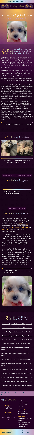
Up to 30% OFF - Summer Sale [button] (17, 1)
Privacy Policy (25, 432)
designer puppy (22, 224)
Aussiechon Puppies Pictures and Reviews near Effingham (17, 161)
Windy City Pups (6, 393)
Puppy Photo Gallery (23, 404)
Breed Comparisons (23, 413)
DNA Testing (21, 426)
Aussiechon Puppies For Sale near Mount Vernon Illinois (15, 348)
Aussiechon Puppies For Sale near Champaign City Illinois (16, 364)
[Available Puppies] (7, 6)
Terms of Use (25, 431)
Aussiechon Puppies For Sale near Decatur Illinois (17, 343)
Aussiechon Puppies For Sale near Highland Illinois (17, 359)
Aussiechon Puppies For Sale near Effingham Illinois (17, 324)
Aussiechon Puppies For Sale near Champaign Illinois (17, 369)
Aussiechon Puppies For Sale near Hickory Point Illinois (15, 354)
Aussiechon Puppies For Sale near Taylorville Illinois (17, 336)
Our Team (20, 406)
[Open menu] (3, 6)
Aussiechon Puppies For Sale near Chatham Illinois (17, 381)
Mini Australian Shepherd (19, 228)
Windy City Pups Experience (25, 399)
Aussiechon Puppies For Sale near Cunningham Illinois (17, 377)
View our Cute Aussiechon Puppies (17, 124)
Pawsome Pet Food (23, 424)
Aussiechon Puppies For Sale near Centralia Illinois (17, 340)
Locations (15, 393)
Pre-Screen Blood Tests (24, 422)
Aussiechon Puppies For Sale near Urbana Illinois (17, 373)
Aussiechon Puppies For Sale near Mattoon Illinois (17, 328)
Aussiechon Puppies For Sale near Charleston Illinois (17, 332)
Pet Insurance (21, 420)
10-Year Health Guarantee (25, 418)
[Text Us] (31, 6)
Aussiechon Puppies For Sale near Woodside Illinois (17, 385)
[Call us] (27, 6)
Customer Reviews (23, 402)
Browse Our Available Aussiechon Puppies (12, 192)
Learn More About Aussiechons (11, 271)
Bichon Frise (6, 229)
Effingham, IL (24, 393)
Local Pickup (21, 401)
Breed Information (22, 411)
